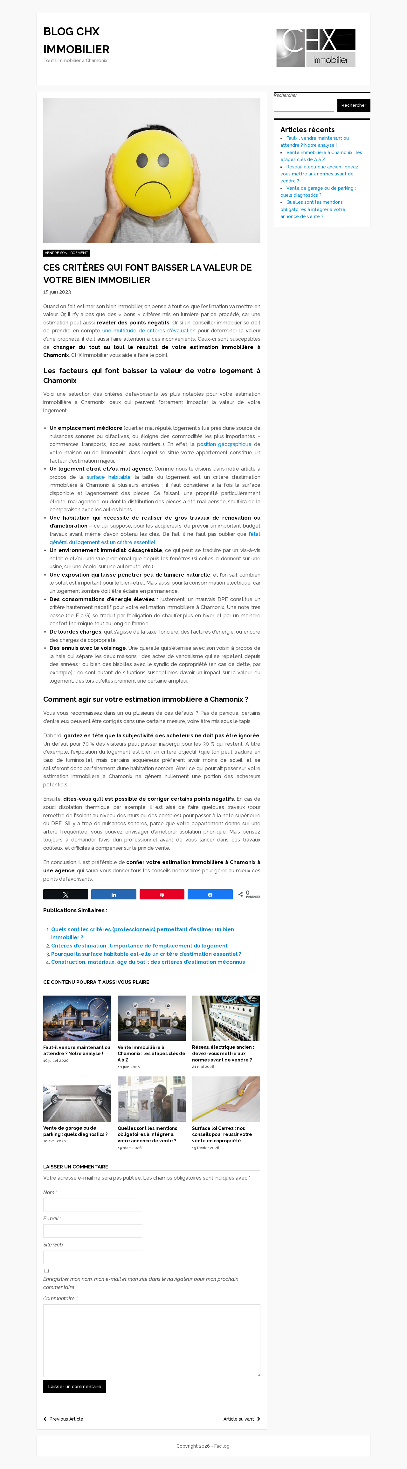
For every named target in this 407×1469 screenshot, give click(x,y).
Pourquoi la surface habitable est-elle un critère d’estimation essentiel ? (146, 954)
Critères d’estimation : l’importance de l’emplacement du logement (139, 946)
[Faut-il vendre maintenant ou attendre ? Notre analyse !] (77, 1039)
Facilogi (222, 1446)
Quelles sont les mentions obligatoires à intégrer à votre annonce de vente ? (147, 1134)
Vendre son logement (66, 253)
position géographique (224, 444)
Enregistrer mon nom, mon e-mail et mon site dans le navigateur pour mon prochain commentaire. (140, 1283)
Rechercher (285, 95)
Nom (50, 1192)
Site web (53, 1245)
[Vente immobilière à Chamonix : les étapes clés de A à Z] (152, 1039)
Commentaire (60, 1298)
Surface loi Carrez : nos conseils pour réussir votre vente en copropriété (222, 1134)
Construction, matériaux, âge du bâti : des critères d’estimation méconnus (148, 962)
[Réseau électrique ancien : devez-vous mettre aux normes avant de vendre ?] (226, 1039)
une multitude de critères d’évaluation (149, 331)
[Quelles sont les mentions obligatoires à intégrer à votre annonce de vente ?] (152, 1120)
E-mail (52, 1219)
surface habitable (108, 477)
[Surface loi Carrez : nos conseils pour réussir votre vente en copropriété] (226, 1120)
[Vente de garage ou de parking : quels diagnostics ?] (77, 1120)
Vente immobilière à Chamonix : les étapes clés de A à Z (151, 1053)
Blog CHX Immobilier (76, 40)
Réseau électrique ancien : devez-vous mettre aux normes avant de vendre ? (223, 1053)
